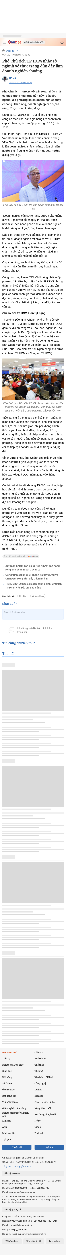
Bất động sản (9, 1095)
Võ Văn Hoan (38, 596)
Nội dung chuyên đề (45, 1114)
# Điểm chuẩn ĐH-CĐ (33, 42)
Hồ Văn (13, 78)
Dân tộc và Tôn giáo (13, 1064)
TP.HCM (22, 596)
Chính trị (39, 1052)
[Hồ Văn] (5, 79)
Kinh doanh (41, 1058)
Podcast (39, 1133)
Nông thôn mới (43, 1108)
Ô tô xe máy (8, 1089)
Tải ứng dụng (12, 1241)
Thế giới (39, 1071)
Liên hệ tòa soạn (12, 1173)
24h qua (6, 1139)
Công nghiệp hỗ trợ (45, 1102)
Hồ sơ (38, 1120)
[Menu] (4, 42)
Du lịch (38, 1089)
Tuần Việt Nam (10, 1102)
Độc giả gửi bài (33, 1241)
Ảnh (4, 1127)
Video (38, 1127)
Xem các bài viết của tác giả (20, 83)
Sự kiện (49, 1147)
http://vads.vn (19, 1229)
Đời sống (7, 1077)
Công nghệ (40, 1083)
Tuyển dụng (54, 1241)
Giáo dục (7, 1071)
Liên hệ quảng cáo (13, 1209)
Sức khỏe (7, 1083)
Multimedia (8, 1133)
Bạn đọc (39, 1095)
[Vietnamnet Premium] (10, 1053)
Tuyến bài (17, 1147)
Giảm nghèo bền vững (14, 1108)
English (6, 1120)
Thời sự (10, 51)
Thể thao (39, 1064)
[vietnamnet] (14, 43)
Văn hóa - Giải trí (44, 1077)
